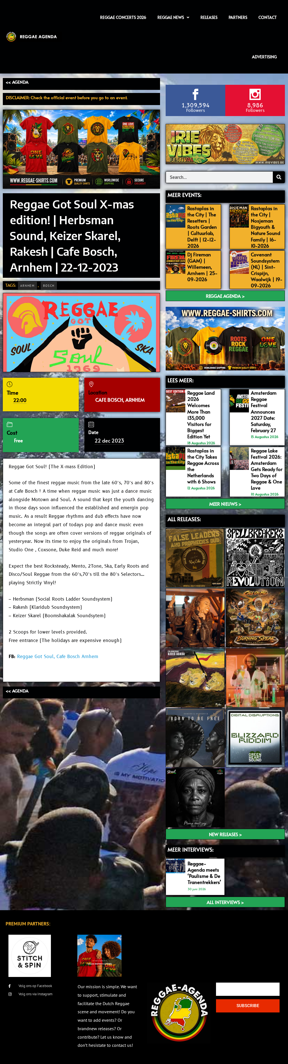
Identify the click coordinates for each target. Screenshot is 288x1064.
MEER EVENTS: (184, 194)
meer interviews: (190, 849)
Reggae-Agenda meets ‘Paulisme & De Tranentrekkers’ (204, 872)
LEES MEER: (181, 380)
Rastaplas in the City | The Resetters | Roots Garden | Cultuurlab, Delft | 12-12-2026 (202, 227)
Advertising (264, 56)
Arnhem (27, 286)
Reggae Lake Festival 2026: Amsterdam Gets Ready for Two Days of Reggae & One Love (266, 469)
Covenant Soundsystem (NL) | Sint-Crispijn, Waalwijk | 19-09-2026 (267, 270)
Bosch (49, 286)
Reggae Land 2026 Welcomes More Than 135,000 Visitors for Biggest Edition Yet (201, 414)
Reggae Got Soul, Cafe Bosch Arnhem (57, 657)
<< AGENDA (17, 82)
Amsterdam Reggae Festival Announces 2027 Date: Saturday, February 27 (263, 411)
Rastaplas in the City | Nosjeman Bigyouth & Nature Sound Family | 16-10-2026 (265, 227)
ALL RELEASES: (184, 519)
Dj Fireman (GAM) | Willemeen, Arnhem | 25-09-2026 (202, 267)
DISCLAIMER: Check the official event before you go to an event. (66, 97)
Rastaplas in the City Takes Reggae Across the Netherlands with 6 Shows (203, 466)
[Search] (279, 177)
